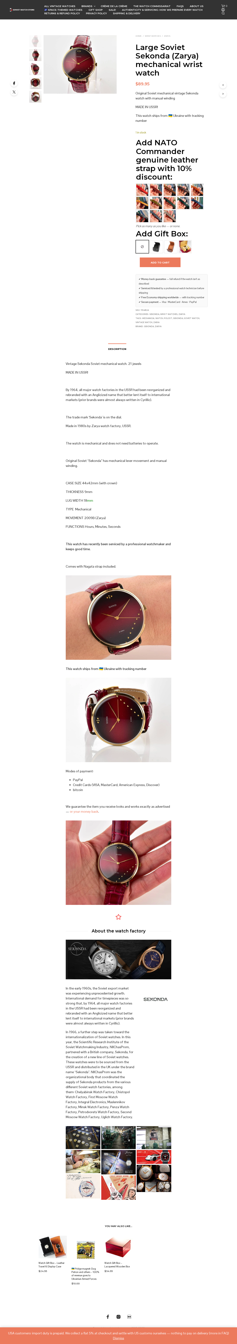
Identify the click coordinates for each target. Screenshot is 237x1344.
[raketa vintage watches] (83, 1137)
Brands (86, 6)
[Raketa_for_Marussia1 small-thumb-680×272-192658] (154, 1157)
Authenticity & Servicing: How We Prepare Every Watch (162, 9)
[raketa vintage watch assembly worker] (83, 1161)
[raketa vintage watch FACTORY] (154, 1137)
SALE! (112, 9)
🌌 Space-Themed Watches (63, 9)
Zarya (167, 36)
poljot (168, 318)
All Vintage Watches (59, 6)
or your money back (84, 811)
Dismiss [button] (118, 1338)
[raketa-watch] (118, 1187)
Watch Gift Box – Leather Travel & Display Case (51, 1265)
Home (139, 36)
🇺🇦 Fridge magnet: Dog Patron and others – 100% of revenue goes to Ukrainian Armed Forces (85, 1274)
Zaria (156, 322)
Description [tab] (117, 348)
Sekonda (154, 314)
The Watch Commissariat (152, 6)
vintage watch (144, 322)
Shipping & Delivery (126, 13)
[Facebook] (14, 83)
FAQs (180, 6)
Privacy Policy (96, 13)
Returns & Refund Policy (62, 13)
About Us (196, 6)
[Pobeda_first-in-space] (118, 1162)
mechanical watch (152, 318)
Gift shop (96, 9)
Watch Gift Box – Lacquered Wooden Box (117, 1265)
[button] (224, 6)
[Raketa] (154, 1178)
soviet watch (191, 318)
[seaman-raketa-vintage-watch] (83, 1186)
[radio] (142, 246)
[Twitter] (14, 92)
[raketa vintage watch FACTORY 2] (118, 1137)
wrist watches (153, 36)
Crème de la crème (114, 6)
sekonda (178, 318)
